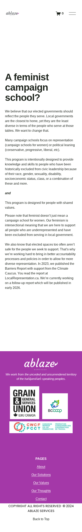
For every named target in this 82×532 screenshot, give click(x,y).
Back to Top (41, 519)
